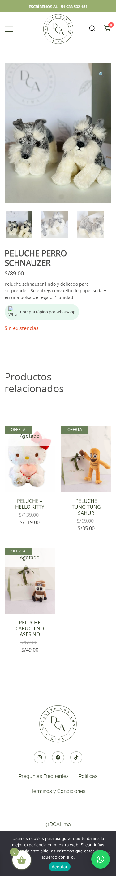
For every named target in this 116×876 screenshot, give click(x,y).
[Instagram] (40, 757)
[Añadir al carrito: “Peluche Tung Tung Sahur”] (86, 481)
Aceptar (59, 866)
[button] (101, 74)
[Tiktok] (76, 757)
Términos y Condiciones (58, 791)
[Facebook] (58, 757)
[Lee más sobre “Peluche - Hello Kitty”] (30, 481)
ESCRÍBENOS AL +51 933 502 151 (58, 6)
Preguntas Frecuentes (44, 776)
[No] (108, 853)
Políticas (88, 776)
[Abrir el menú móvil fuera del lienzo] (9, 28)
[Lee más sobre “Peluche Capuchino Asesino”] (30, 602)
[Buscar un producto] (92, 29)
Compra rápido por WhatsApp (47, 312)
